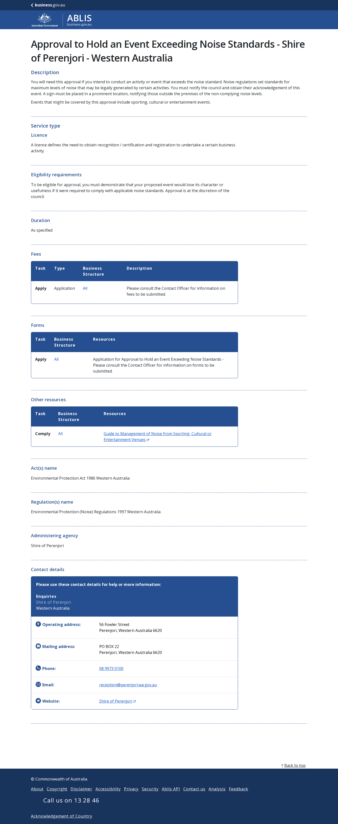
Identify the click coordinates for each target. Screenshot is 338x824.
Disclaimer (81, 789)
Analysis (217, 789)
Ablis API (171, 789)
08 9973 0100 (111, 668)
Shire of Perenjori (117, 701)
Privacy (131, 789)
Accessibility (108, 789)
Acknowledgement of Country (61, 816)
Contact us (194, 789)
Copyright (57, 789)
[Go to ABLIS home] (61, 20)
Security (150, 789)
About (37, 789)
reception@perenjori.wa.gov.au (128, 685)
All (85, 288)
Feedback (238, 789)
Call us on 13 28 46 (71, 800)
